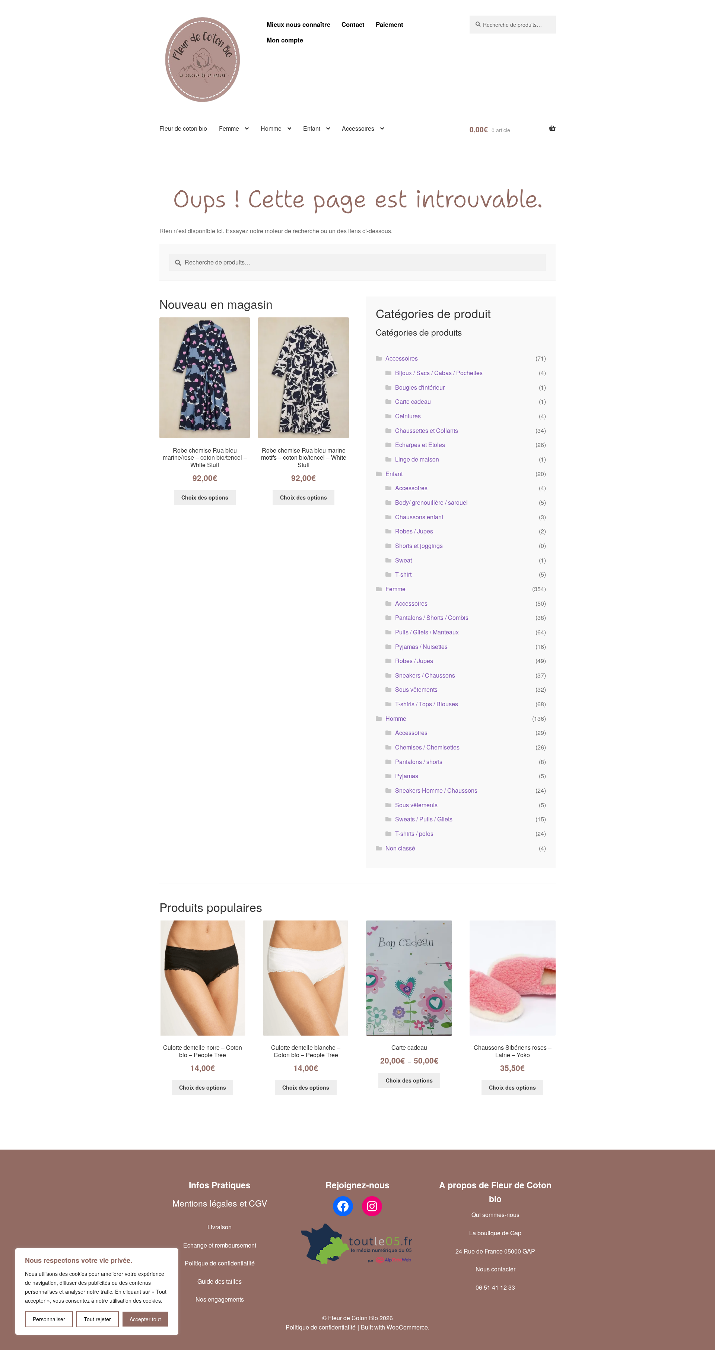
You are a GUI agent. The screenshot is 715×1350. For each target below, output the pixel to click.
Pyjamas (406, 775)
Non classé (400, 848)
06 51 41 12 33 (495, 1287)
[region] (97, 1291)
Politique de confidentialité (220, 1263)
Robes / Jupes (414, 531)
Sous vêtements (416, 689)
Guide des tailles (219, 1281)
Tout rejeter (97, 1319)
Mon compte (285, 39)
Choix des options (204, 497)
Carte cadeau (413, 401)
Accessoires (358, 128)
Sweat (403, 560)
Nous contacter (495, 1269)
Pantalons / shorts (418, 761)
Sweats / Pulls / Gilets (423, 819)
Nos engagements (220, 1299)
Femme (229, 128)
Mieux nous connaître (298, 24)
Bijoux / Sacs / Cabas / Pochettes (439, 372)
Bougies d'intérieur (420, 387)
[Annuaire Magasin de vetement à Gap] (357, 1244)
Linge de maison (417, 459)
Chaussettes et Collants (426, 430)
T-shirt (403, 574)
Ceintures (408, 416)
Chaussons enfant (419, 517)
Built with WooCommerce (394, 1327)
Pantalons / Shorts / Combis (431, 617)
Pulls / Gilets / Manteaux (427, 632)
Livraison (219, 1227)
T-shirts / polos (414, 833)
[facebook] (343, 1206)
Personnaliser (49, 1319)
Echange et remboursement (219, 1245)
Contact (353, 24)
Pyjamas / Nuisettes (421, 646)
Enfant (311, 128)
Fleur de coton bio (183, 128)
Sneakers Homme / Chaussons (436, 790)
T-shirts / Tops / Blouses (426, 704)
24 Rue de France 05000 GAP (495, 1251)
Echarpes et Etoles (420, 444)
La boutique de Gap (495, 1233)
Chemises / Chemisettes (427, 747)
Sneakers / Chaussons (425, 675)
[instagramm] (372, 1206)
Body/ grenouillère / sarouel (431, 502)
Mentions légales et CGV (219, 1203)
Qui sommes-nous (495, 1214)
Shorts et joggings (419, 545)
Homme (271, 128)
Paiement (389, 24)
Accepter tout (145, 1319)
